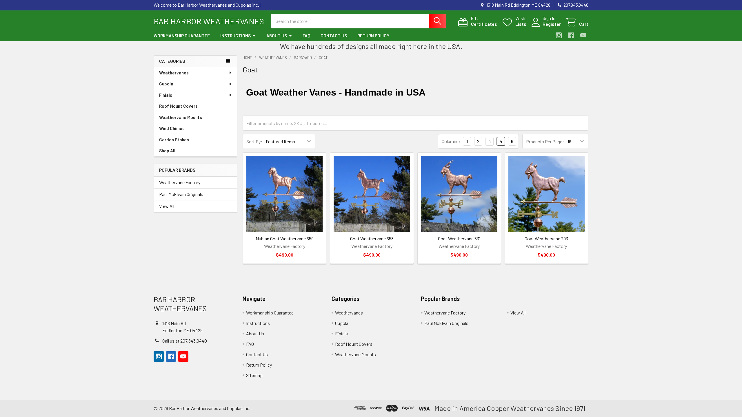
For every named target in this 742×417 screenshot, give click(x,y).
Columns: (451, 141)
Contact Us (334, 35)
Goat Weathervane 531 (459, 238)
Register (552, 24)
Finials (165, 95)
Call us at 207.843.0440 (184, 340)
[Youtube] (583, 35)
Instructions (235, 35)
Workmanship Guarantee (182, 35)
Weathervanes (174, 72)
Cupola (166, 83)
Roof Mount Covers (178, 106)
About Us (276, 35)
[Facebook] (571, 35)
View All (166, 206)
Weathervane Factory (179, 182)
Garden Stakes (174, 139)
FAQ (306, 35)
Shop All (167, 150)
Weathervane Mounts (180, 117)
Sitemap (254, 375)
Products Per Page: (545, 141)
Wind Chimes (172, 128)
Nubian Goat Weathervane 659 (285, 238)
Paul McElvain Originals (181, 194)
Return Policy (373, 35)
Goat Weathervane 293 (546, 238)
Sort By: (254, 141)
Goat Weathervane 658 (372, 238)
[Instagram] (559, 35)
